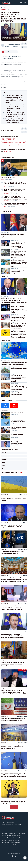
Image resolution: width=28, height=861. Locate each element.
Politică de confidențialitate (7, 824)
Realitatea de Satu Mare (16, 842)
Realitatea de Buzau (6, 842)
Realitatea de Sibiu (5, 847)
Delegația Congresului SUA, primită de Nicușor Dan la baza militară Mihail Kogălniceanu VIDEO (15, 120)
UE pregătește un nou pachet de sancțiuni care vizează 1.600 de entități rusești (14, 363)
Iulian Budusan (23, 494)
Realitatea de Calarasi (16, 835)
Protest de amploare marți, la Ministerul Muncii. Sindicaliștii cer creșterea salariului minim (15, 190)
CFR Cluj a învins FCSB (8, 177)
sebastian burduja (20, 142)
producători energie (7, 142)
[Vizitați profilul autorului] (2, 45)
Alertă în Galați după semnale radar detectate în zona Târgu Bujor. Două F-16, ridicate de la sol (15, 183)
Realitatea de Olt (16, 837)
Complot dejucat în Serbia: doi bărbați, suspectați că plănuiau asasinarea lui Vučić (13, 236)
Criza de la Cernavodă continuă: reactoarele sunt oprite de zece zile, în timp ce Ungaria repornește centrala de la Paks (15, 198)
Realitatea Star (22, 833)
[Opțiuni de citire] (25, 858)
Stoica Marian (23, 575)
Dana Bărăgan (23, 522)
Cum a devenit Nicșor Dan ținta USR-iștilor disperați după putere (12, 552)
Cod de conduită (18, 824)
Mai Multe (14, 807)
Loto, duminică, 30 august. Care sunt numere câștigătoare (18, 271)
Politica (11, 7)
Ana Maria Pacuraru (22, 716)
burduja (9, 139)
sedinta (16, 145)
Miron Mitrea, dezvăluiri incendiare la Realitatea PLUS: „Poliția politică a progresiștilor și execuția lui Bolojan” (15, 107)
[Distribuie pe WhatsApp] (22, 47)
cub (3, 139)
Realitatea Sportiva (13, 833)
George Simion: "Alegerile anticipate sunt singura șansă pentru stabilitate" (13, 802)
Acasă (4, 7)
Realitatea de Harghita (6, 835)
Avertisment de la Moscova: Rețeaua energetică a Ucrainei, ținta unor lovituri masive (13, 498)
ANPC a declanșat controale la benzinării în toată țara (19, 369)
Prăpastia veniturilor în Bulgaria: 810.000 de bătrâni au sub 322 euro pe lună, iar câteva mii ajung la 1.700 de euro (19, 263)
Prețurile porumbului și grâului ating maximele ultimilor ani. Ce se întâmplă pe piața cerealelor (19, 387)
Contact (3, 822)
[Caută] (21, 2)
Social (5, 186)
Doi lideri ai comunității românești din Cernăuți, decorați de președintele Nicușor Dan (12, 664)
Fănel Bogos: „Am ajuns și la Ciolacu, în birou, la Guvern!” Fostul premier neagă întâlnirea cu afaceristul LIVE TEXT (18, 245)
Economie (6, 193)
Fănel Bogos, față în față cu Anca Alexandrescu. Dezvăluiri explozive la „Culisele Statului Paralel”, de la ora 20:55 (13, 692)
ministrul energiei (6, 145)
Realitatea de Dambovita (7, 844)
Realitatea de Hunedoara (7, 840)
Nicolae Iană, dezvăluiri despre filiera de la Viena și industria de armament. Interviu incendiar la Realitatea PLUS (13, 607)
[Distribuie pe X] (25, 47)
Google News (7, 151)
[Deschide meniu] (25, 3)
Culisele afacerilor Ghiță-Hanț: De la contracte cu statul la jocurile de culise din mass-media (15, 114)
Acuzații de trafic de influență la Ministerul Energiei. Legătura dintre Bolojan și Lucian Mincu (12, 746)
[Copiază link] (22, 43)
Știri (7, 7)
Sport (2, 179)
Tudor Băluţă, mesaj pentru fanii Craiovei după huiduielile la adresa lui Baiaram (15, 204)
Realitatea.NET (5, 833)
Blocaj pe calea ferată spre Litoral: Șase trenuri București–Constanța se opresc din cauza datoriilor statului (18, 254)
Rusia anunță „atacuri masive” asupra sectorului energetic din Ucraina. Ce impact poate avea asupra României (18, 378)
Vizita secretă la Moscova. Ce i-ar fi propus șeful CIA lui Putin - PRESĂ (12, 526)
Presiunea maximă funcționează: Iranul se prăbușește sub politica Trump (13, 719)
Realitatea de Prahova (17, 840)
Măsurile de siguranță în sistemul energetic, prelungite (18, 394)
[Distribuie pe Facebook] (25, 43)
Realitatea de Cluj (14, 45)
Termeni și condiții (10, 822)
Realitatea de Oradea (15, 847)
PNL (14, 139)
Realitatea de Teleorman (7, 837)
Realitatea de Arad (17, 844)
